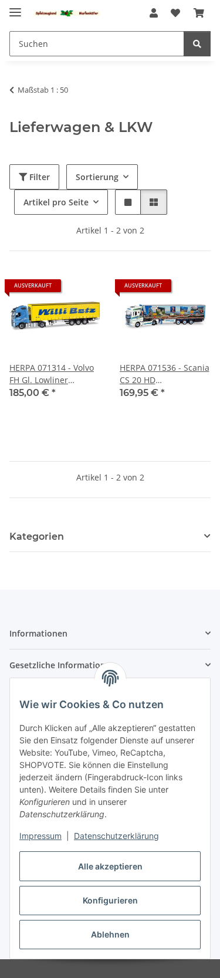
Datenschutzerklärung (116, 836)
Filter (38, 176)
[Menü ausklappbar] (15, 7)
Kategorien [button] (36, 536)
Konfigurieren (110, 900)
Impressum (40, 836)
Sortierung (97, 176)
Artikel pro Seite (56, 202)
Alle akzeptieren (110, 866)
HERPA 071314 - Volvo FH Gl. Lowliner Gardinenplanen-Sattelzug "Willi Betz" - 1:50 (53, 374)
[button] (153, 13)
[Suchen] (197, 43)
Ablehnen (110, 934)
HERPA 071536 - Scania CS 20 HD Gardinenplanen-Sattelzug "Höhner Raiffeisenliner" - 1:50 (164, 374)
